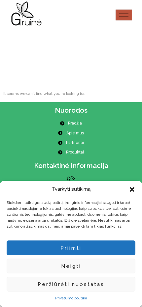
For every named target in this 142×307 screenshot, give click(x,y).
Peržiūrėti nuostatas (71, 284)
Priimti (71, 248)
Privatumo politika (71, 298)
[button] (132, 189)
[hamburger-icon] (124, 15)
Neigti (71, 266)
